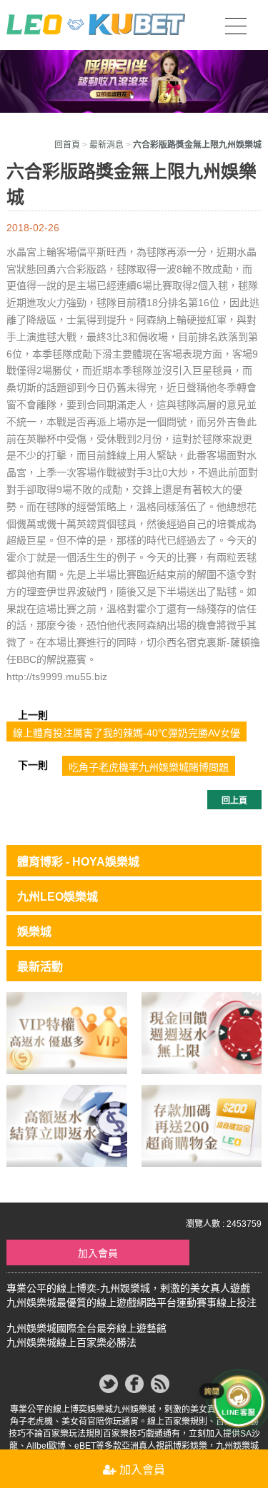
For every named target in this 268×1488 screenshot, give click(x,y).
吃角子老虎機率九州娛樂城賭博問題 (149, 767)
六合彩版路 (81, 269)
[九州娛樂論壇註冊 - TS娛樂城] (202, 1032)
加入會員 (98, 1253)
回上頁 (234, 801)
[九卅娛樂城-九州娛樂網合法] (66, 1032)
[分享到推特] (108, 1384)
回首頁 (67, 145)
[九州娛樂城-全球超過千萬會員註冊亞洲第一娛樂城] (202, 1124)
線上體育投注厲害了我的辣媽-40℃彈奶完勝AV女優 (126, 733)
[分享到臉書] (134, 1384)
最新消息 (106, 145)
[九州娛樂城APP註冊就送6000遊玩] (95, 22)
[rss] (160, 1384)
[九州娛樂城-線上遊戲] (66, 1124)
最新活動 (40, 967)
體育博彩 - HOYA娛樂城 (78, 862)
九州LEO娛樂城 (57, 897)
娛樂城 (34, 932)
